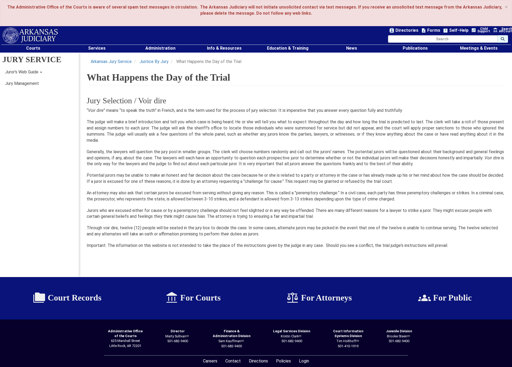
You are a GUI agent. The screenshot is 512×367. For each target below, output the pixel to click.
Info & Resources (224, 48)
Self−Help (456, 30)
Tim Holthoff (346, 341)
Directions (258, 361)
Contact (233, 361)
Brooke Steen (397, 336)
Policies (283, 361)
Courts (33, 48)
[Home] (30, 35)
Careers (210, 361)
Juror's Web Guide (22, 71)
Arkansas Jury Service (111, 61)
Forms (430, 30)
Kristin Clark (290, 336)
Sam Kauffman (229, 341)
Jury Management (22, 83)
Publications (415, 48)
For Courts (193, 298)
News (351, 48)
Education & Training (288, 48)
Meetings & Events (479, 48)
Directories (403, 30)
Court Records (67, 298)
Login (304, 361)
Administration (160, 48)
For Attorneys (319, 298)
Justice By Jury (154, 61)
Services (97, 48)
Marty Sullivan (175, 336)
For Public (445, 298)
